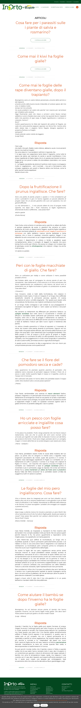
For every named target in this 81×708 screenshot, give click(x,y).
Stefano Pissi (41, 48)
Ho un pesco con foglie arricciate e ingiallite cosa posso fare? (40, 423)
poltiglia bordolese (22, 314)
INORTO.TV (33, 690)
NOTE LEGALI (49, 693)
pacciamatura (61, 642)
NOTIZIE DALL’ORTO (35, 688)
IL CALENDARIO (34, 689)
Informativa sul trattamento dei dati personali (52, 700)
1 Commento (28, 410)
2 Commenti (29, 480)
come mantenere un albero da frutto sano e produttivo (45, 470)
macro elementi (54, 393)
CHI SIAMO (48, 686)
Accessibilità (76, 1)
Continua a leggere (40, 40)
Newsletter (62, 1)
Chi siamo (56, 1)
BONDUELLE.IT (49, 689)
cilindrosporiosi (37, 246)
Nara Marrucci (40, 257)
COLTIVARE (33, 686)
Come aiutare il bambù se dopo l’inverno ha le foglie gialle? (40, 599)
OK (37, 705)
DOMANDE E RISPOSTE (33, 692)
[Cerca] (77, 7)
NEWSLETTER (49, 688)
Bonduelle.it (69, 1)
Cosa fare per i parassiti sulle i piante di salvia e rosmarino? (40, 27)
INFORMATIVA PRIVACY (49, 691)
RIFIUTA (44, 705)
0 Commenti (29, 48)
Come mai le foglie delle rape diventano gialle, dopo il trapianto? (40, 90)
